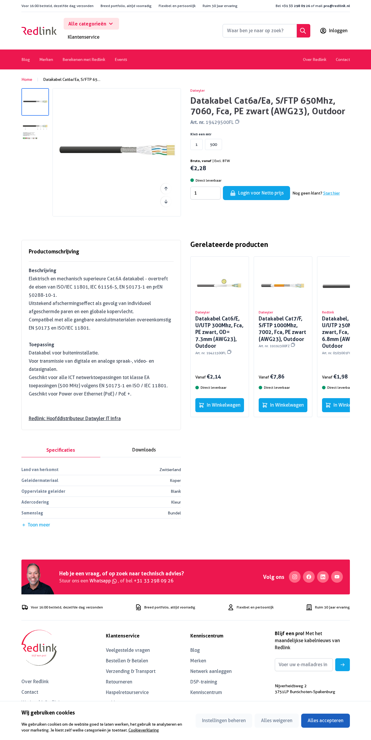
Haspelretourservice (127, 692)
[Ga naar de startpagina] (39, 31)
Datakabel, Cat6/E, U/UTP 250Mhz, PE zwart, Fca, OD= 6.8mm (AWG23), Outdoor (345, 335)
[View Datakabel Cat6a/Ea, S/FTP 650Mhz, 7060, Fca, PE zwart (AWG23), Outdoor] (35, 102)
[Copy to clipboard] (237, 121)
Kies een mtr (200, 134)
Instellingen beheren (224, 720)
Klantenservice (83, 37)
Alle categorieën (87, 24)
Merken (46, 59)
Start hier (331, 193)
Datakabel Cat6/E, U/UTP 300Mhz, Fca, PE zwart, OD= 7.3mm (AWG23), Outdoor (219, 335)
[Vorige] (166, 188)
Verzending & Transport (130, 671)
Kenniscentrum (206, 692)
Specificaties (60, 450)
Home (26, 79)
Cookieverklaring (143, 730)
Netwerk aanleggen (211, 671)
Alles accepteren (325, 720)
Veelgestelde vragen (128, 650)
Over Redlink (314, 59)
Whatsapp (100, 581)
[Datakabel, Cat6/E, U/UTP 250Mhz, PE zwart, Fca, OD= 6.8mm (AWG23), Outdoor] (346, 285)
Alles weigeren (276, 720)
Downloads (144, 450)
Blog (25, 59)
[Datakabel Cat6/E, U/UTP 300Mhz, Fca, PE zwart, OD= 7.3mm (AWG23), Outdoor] (219, 285)
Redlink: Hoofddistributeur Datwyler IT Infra (75, 418)
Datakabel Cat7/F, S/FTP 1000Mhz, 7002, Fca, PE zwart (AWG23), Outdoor (282, 331)
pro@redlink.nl (336, 6)
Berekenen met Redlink (83, 59)
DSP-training (203, 682)
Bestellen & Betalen (127, 661)
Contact (343, 59)
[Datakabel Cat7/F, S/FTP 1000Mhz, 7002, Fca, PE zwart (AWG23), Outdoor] (283, 285)
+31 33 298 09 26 (296, 6)
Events (121, 59)
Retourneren (119, 682)
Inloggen (338, 30)
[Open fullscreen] (117, 152)
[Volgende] (166, 201)
